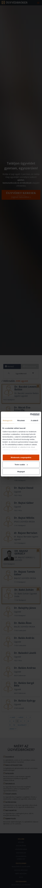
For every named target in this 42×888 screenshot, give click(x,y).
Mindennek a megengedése (21, 457)
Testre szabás (20, 464)
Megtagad (21, 471)
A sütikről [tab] (34, 420)
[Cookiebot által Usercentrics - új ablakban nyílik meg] (30, 414)
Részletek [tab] (21, 420)
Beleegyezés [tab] (7, 420)
